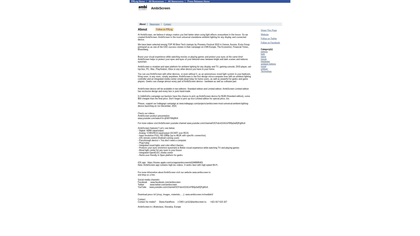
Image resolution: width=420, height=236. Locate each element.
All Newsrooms (175, 1)
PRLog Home (138, 1)
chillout (264, 69)
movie (264, 59)
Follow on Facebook (270, 42)
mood (263, 66)
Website (265, 34)
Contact (167, 24)
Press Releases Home (199, 1)
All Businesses (156, 1)
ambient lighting (268, 64)
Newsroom (155, 24)
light (263, 54)
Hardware (265, 61)
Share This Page (269, 30)
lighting (264, 51)
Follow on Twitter (269, 38)
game (263, 56)
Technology (266, 71)
